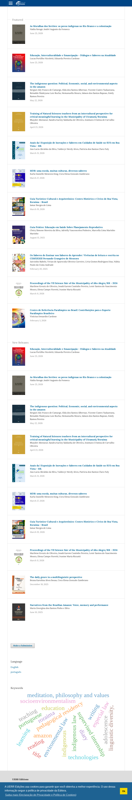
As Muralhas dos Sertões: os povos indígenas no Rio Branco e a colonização (70, 26)
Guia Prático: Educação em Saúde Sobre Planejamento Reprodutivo (66, 227)
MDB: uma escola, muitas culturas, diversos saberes (58, 170)
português (16, 672)
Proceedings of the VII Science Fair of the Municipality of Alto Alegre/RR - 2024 (74, 283)
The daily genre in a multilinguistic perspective (56, 577)
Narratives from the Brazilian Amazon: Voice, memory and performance (69, 605)
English (14, 667)
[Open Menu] (10, 3)
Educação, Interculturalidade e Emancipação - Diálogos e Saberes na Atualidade (73, 55)
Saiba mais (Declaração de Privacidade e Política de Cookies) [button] (40, 795)
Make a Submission (22, 645)
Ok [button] (123, 791)
